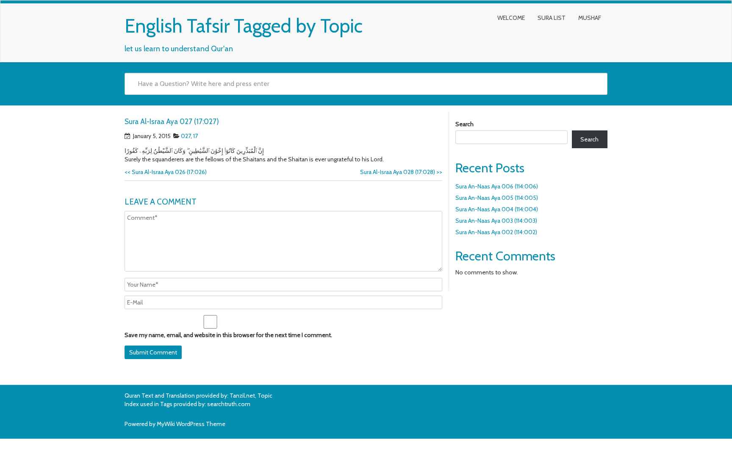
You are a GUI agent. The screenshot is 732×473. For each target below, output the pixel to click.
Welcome (511, 18)
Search (464, 124)
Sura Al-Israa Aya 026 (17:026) (166, 172)
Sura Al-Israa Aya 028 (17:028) (401, 172)
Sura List (552, 18)
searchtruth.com (228, 404)
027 (186, 136)
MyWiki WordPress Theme (191, 424)
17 (195, 136)
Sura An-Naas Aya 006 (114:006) (496, 186)
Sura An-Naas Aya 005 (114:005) (496, 198)
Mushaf (589, 18)
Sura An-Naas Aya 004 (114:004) (496, 209)
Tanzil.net (242, 395)
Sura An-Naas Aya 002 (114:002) (496, 232)
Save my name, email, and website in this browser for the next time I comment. (228, 335)
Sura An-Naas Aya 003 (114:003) (496, 220)
